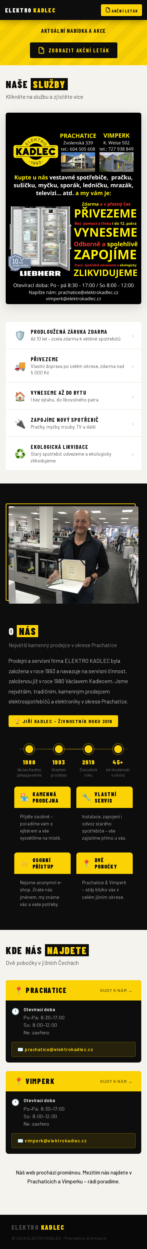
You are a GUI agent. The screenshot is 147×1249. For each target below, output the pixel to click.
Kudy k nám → (116, 990)
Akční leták (124, 10)
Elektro (30, 10)
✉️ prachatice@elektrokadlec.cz (55, 1049)
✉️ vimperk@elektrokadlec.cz (52, 1140)
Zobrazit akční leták (79, 50)
